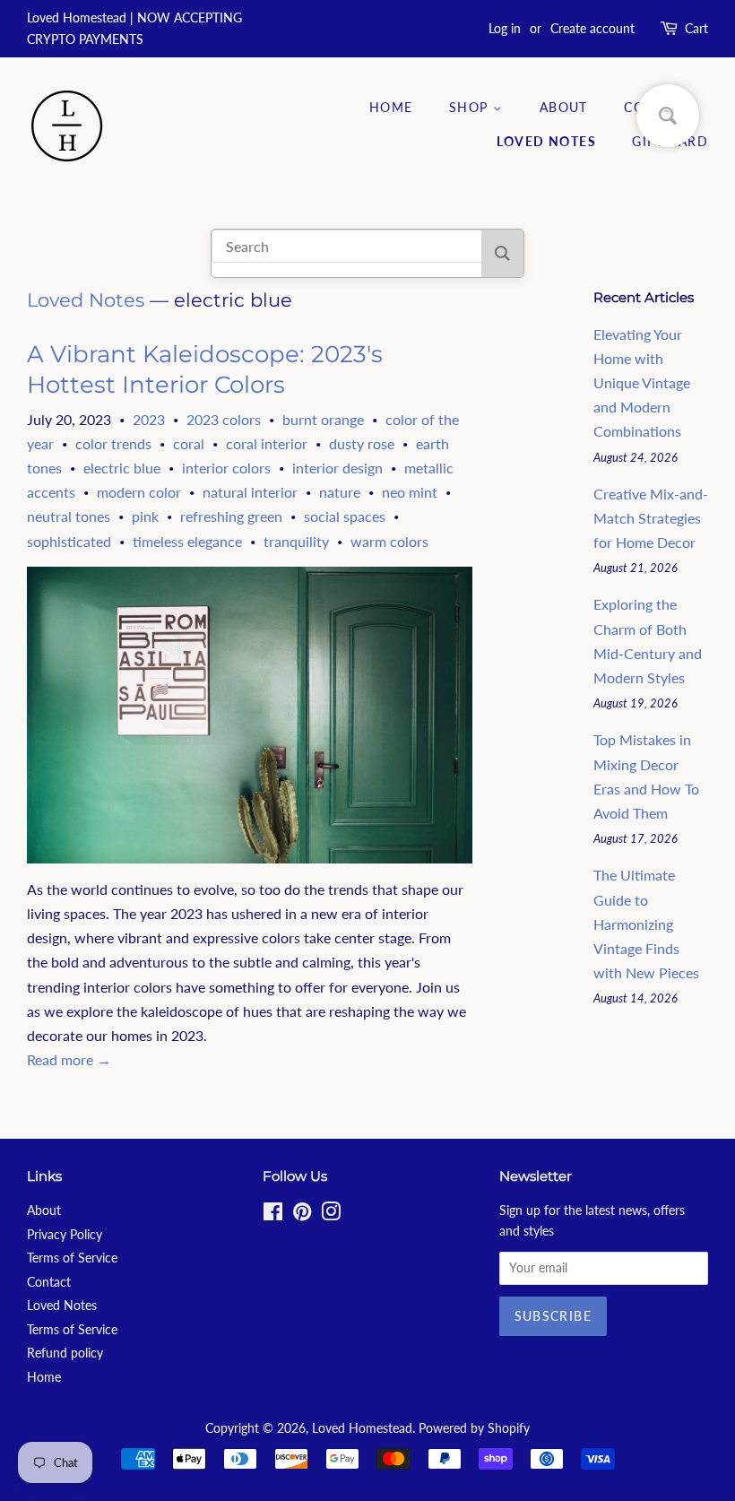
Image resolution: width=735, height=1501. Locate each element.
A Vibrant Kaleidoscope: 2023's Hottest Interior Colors (205, 369)
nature (339, 491)
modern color (139, 491)
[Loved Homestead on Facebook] (273, 1215)
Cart (696, 28)
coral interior (266, 443)
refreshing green (231, 516)
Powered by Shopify (474, 1428)
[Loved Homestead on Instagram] (331, 1215)
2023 (149, 419)
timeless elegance (187, 541)
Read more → (69, 1059)
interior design (337, 467)
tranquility (296, 541)
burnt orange (323, 419)
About (564, 107)
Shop (471, 107)
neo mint (409, 491)
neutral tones (68, 516)
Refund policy (65, 1353)
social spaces (344, 516)
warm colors (389, 541)
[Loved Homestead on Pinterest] (302, 1215)
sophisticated (69, 541)
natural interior (250, 491)
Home (391, 107)
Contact (49, 1282)
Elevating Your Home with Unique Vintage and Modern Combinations (641, 382)
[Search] (502, 253)
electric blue (121, 467)
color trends (113, 443)
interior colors (226, 467)
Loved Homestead (362, 1428)
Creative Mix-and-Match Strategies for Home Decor (650, 518)
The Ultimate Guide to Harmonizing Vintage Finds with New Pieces (646, 923)
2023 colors (223, 419)
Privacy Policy (64, 1235)
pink (145, 516)
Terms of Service (72, 1258)
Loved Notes (546, 141)
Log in (505, 28)
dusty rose (361, 443)
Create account (592, 28)
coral (188, 443)
